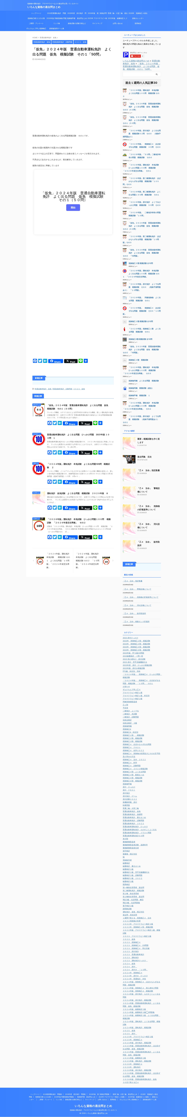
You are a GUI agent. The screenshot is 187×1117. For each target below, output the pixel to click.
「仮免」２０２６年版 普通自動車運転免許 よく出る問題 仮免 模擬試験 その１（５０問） (142, 120)
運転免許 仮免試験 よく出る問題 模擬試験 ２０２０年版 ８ (77, 493)
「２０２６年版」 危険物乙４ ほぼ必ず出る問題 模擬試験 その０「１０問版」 (142, 311)
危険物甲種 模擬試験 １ (139, 395)
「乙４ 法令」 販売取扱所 (134, 613)
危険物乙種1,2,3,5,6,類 (36, 18)
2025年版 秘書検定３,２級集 (117, 19)
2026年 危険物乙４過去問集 (137, 14)
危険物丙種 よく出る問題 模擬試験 (144, 381)
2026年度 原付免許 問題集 (76, 14)
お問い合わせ (118, 23)
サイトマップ (97, 23)
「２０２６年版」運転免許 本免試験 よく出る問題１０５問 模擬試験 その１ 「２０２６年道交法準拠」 (142, 273)
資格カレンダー (138, 18)
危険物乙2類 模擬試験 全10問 (140, 339)
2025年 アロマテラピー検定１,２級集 (97, 19)
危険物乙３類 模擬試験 (138, 360)
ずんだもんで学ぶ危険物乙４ (36, 29)
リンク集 (56, 23)
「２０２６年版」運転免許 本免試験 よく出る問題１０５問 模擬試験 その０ (142, 93)
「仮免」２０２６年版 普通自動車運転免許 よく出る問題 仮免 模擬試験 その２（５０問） (142, 226)
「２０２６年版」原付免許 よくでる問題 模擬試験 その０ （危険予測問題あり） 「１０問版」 (142, 287)
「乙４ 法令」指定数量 (148, 470)
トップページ (36, 13)
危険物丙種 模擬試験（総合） (141, 388)
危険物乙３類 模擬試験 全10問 (141, 321)
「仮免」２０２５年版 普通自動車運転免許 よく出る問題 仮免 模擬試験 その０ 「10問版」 (142, 349)
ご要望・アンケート (36, 23)
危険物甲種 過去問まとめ (77, 18)
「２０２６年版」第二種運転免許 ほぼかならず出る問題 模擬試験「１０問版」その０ (142, 239)
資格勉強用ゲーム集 (56, 28)
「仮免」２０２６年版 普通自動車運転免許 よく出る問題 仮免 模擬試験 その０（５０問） (142, 107)
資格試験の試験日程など (77, 23)
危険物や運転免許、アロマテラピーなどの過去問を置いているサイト (93, 1110)
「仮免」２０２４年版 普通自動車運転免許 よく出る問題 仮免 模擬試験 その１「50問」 (141, 66)
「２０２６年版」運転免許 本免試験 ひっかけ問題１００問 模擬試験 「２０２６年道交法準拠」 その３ (142, 370)
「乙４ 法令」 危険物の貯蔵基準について (140, 597)
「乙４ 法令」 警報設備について (137, 589)
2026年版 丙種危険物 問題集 (57, 19)
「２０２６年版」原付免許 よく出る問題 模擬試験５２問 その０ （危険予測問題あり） (142, 133)
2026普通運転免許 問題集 (56, 14)
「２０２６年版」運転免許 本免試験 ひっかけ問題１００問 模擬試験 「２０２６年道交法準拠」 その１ (142, 168)
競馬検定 (138, 23)
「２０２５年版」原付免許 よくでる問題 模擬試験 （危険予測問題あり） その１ (142, 419)
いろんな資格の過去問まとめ (43, 7)
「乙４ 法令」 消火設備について (137, 605)
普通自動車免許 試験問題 (62, 389)
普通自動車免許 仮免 (43, 389)
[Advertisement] (73, 79)
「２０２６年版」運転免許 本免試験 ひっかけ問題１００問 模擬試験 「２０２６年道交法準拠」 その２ (142, 406)
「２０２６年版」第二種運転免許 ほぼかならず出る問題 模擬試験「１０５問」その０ (142, 181)
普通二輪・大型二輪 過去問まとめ (118, 14)
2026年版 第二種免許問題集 (97, 14)
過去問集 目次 (144, 456)
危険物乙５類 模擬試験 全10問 (141, 263)
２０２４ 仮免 (79, 389)
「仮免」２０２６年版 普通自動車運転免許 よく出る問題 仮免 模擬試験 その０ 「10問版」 (142, 253)
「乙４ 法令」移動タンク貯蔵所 (136, 621)
